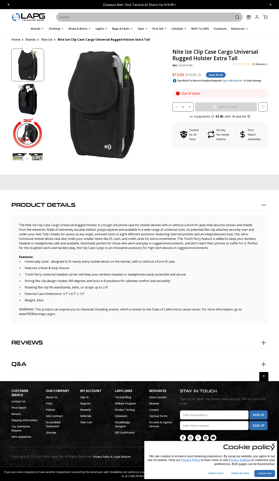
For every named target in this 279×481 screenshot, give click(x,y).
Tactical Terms (158, 416)
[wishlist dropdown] (263, 106)
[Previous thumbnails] (27, 48)
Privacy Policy (190, 460)
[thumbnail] (28, 65)
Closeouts (121, 416)
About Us (52, 397)
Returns (16, 414)
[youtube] (213, 438)
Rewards (85, 409)
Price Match (18, 407)
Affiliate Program (125, 403)
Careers (154, 409)
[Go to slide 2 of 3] (9, 4)
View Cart (86, 422)
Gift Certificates (125, 432)
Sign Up (258, 415)
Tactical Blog (123, 397)
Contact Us (18, 401)
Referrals (85, 416)
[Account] (257, 17)
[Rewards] (248, 17)
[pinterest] (206, 438)
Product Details (43, 205)
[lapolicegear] (28, 17)
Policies (50, 409)
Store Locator (158, 397)
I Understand (264, 473)
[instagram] (191, 438)
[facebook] (183, 438)
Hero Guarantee (21, 436)
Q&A (18, 364)
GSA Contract (54, 416)
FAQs (49, 403)
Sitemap (51, 432)
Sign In (225, 80)
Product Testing (125, 409)
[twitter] (198, 438)
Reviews (27, 343)
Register (238, 80)
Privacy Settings (240, 460)
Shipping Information (24, 420)
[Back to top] (263, 376)
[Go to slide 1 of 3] (270, 4)
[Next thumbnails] (27, 158)
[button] (220, 116)
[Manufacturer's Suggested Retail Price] (199, 75)
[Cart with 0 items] (265, 17)
